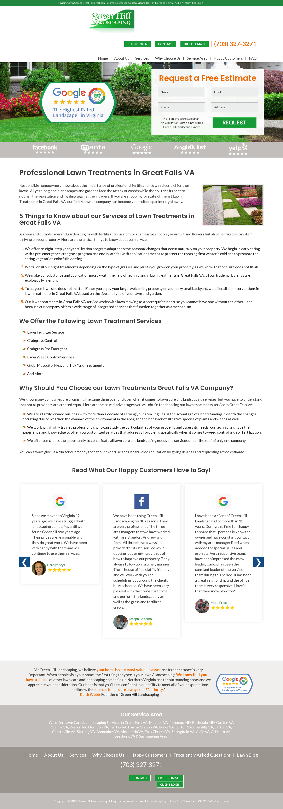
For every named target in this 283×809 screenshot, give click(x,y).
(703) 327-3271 (235, 43)
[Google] (141, 154)
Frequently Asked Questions (202, 755)
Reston (150, 2)
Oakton (132, 2)
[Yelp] (238, 154)
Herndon (160, 2)
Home (103, 58)
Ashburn (186, 2)
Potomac (111, 2)
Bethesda (121, 2)
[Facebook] (45, 154)
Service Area (197, 58)
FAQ (252, 58)
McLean (100, 2)
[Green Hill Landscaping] (110, 21)
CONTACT (165, 44)
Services (142, 58)
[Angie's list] (190, 154)
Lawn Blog (247, 755)
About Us (121, 58)
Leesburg (197, 2)
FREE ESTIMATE (195, 44)
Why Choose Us (168, 58)
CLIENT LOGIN (137, 44)
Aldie (178, 2)
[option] (60, 534)
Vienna (142, 2)
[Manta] (93, 152)
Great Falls (89, 2)
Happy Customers (228, 58)
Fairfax (170, 2)
